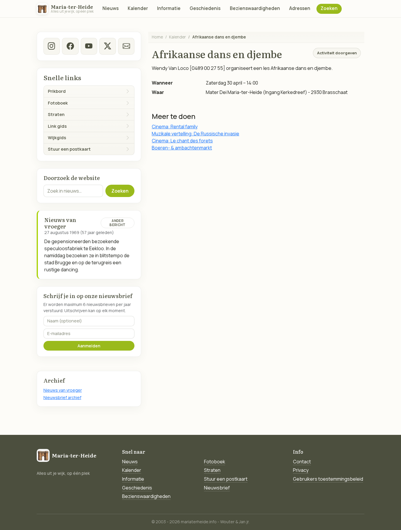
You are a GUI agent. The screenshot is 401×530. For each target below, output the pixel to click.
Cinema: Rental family (175, 126)
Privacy (301, 470)
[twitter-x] (107, 46)
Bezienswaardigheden (255, 8)
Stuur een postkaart (225, 479)
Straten (212, 470)
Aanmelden (88, 346)
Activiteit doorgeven (337, 52)
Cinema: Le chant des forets (182, 140)
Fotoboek (214, 461)
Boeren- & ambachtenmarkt (182, 147)
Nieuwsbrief (217, 487)
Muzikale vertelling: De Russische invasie (195, 133)
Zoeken (329, 8)
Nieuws (110, 8)
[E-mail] (126, 46)
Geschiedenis (205, 8)
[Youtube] (89, 46)
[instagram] (51, 46)
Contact (302, 461)
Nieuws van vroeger (62, 390)
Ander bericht (117, 222)
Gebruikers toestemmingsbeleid (328, 479)
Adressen (299, 8)
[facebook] (70, 46)
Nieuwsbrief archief (62, 397)
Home (157, 37)
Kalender (138, 8)
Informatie (169, 8)
